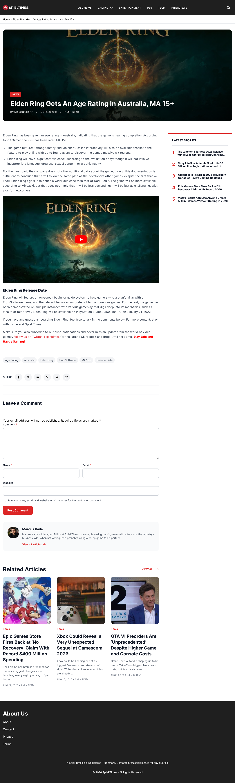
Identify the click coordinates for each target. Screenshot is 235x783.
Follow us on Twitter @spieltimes (36, 337)
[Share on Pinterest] (47, 377)
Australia (29, 360)
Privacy (8, 736)
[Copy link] (66, 377)
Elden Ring (46, 360)
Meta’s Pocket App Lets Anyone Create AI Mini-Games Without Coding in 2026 (203, 199)
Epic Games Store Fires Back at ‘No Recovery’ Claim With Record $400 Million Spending (26, 648)
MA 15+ (86, 360)
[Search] (228, 8)
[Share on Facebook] (18, 377)
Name (7, 465)
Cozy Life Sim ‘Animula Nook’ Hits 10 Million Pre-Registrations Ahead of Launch (200, 165)
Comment (10, 424)
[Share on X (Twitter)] (28, 377)
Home (6, 19)
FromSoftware (67, 360)
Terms (7, 744)
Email (86, 465)
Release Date (105, 360)
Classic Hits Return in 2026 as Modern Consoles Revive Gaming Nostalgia (202, 176)
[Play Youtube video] (81, 239)
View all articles (32, 544)
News (6, 629)
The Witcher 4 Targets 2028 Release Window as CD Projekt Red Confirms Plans (200, 153)
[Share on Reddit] (56, 377)
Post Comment (17, 510)
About (7, 722)
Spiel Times (110, 772)
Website (8, 482)
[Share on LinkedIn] (37, 377)
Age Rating (11, 360)
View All (148, 569)
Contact (8, 729)
